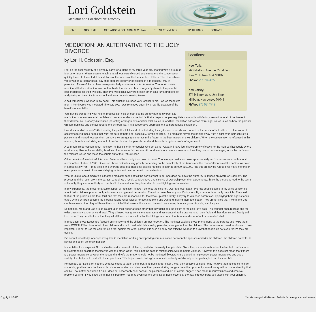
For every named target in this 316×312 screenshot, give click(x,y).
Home (72, 30)
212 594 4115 (207, 80)
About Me (90, 30)
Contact (216, 30)
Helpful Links (194, 30)
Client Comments (165, 30)
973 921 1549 (207, 104)
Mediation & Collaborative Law (125, 30)
